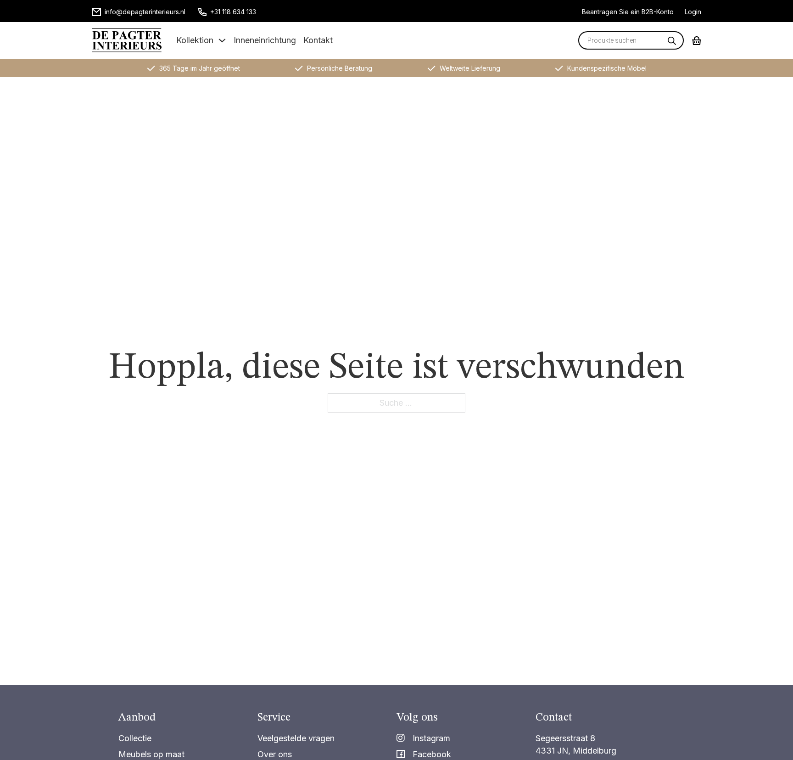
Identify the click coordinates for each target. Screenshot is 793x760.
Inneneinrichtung (265, 40)
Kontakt (318, 40)
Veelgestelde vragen (296, 738)
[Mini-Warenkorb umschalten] (696, 40)
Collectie (134, 738)
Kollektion (194, 40)
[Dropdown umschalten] (222, 40)
